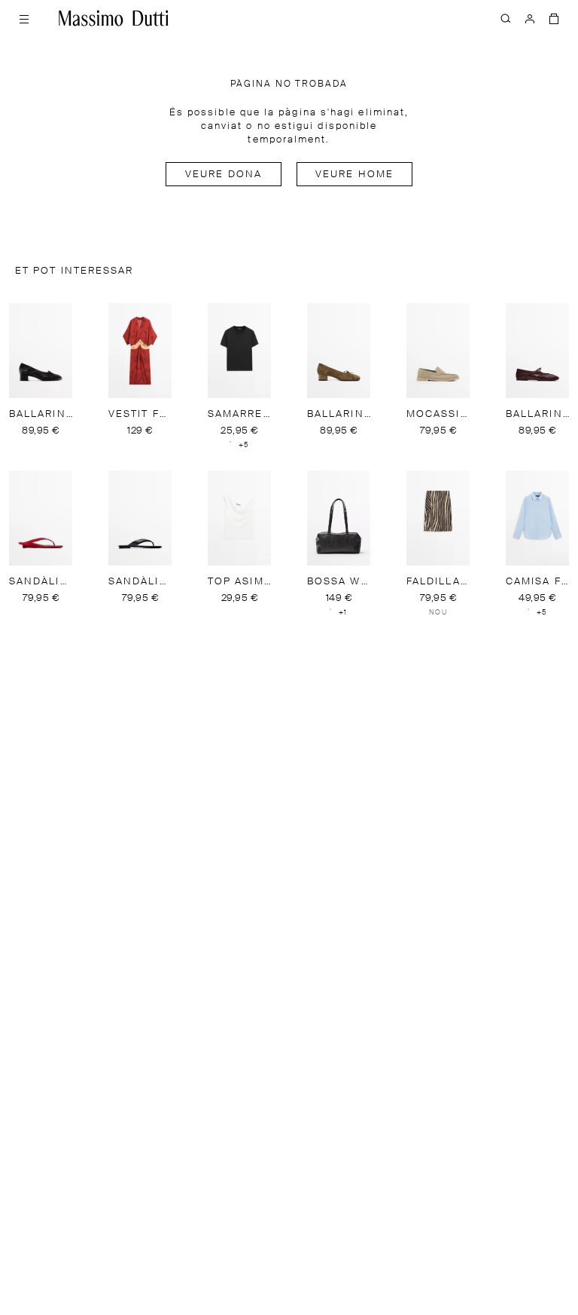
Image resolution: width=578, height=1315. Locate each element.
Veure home (354, 174)
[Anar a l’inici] (113, 18)
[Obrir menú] (24, 18)
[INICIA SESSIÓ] (530, 18)
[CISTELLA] (554, 18)
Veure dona (223, 174)
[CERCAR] (506, 18)
